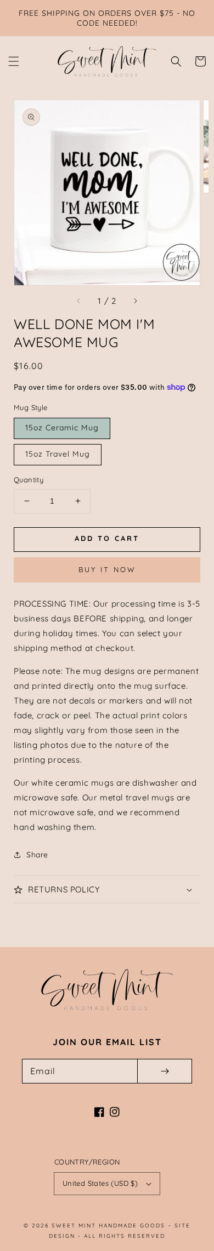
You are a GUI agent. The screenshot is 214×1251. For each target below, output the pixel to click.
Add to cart (107, 538)
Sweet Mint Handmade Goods (108, 1225)
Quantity (28, 479)
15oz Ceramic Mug (62, 428)
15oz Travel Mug (57, 454)
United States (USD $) (100, 1183)
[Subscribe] (164, 1071)
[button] (14, 61)
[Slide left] (79, 301)
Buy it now (107, 569)
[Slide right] (135, 301)
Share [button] (37, 855)
